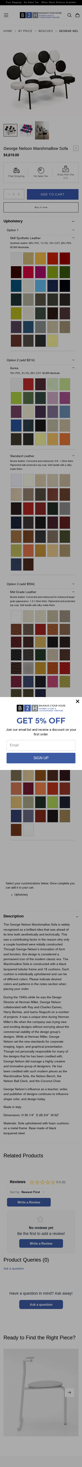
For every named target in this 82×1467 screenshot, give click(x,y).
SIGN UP (41, 758)
